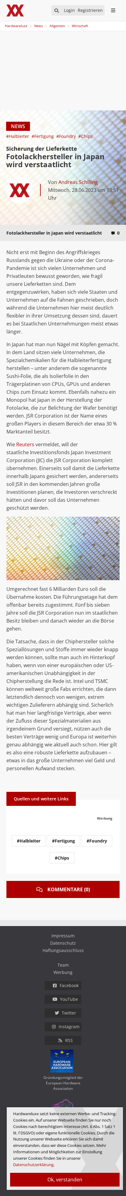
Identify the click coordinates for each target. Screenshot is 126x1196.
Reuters (25, 444)
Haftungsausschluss (63, 950)
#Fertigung (43, 136)
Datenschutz (63, 943)
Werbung (63, 972)
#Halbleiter (18, 136)
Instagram (69, 1026)
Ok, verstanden (64, 1179)
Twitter (69, 1013)
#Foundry (66, 136)
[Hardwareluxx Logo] (15, 10)
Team (63, 965)
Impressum (63, 936)
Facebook (69, 985)
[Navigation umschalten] (4, 22)
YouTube (69, 999)
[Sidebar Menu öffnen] (113, 10)
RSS (69, 1040)
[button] (114, 522)
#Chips (85, 136)
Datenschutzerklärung (33, 1164)
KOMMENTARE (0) (68, 889)
